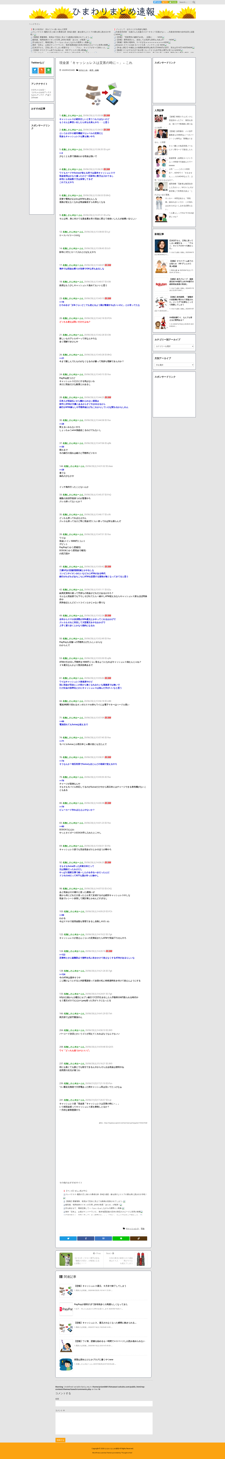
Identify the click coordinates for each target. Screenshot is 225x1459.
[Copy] (138, 1238)
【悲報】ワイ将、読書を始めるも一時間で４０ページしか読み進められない (109, 1341)
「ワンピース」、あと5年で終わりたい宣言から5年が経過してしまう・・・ (64, 52)
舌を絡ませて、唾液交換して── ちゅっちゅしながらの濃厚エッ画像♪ (61, 42)
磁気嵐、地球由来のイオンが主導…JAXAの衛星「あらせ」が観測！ (60, 39)
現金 (143, 1228)
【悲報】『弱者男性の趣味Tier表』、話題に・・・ (137, 37)
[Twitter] (68, 1238)
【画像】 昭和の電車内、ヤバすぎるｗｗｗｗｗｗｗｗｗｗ (140, 42)
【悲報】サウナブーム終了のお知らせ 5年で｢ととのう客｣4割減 (59, 50)
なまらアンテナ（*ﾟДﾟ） (41, 95)
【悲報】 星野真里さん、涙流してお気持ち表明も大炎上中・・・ (142, 39)
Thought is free (127, 1453)
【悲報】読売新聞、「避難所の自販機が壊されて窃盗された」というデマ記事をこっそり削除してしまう (181, 301)
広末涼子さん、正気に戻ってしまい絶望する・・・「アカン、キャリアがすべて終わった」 (70, 47)
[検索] (194, 2)
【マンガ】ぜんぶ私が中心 (76, 1191)
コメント (60, 1410)
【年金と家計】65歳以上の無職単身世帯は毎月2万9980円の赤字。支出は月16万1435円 (152, 47)
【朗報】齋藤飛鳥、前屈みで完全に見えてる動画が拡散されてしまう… (61, 37)
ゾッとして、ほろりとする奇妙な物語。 (132, 29)
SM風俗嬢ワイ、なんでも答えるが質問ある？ (180, 318)
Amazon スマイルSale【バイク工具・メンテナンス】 (138, 45)
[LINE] (121, 1238)
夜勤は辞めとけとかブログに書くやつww (93, 1359)
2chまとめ (83, 70)
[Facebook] (85, 1238)
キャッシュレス (132, 1228)
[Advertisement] (103, 1147)
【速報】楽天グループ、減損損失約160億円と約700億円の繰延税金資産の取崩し (181, 281)
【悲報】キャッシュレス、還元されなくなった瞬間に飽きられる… (105, 1322)
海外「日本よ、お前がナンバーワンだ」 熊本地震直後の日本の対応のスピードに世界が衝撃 (70, 45)
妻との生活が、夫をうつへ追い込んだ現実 (50, 29)
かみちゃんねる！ (38, 89)
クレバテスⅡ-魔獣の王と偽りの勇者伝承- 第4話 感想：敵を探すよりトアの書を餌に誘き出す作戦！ (106, 1194)
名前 (57, 1399)
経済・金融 (94, 70)
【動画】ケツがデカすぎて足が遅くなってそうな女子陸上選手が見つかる (146, 50)
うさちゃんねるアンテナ (41, 92)
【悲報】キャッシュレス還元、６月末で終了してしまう (100, 1285)
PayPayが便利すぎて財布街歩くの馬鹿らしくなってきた (101, 1304)
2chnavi (34, 97)
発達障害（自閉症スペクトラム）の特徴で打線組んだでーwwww (181, 162)
